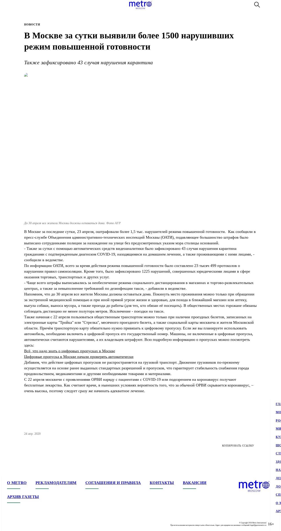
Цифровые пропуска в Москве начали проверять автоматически (78, 356)
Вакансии (195, 483)
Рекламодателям (56, 483)
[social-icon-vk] (10, 523)
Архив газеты (23, 497)
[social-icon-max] (36, 523)
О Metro (17, 483)
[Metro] (140, 4)
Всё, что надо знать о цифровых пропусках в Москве (69, 351)
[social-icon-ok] (28, 523)
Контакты (162, 483)
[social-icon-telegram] (19, 523)
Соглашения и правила (113, 483)
